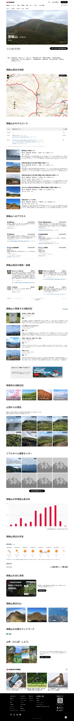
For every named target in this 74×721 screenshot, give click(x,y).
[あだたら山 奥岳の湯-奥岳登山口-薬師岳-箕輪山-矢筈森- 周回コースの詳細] (13, 191)
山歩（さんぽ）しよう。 (14, 710)
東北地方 (18, 8)
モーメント (13, 5)
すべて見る (65, 309)
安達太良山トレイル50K (29, 200)
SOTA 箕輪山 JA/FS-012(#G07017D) (30, 325)
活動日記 (8, 5)
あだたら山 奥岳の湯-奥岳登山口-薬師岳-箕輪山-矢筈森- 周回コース (41, 187)
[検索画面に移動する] (49, 2)
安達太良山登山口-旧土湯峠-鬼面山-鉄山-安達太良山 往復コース (40, 175)
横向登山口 (11, 222)
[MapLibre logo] (64, 115)
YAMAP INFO (31, 698)
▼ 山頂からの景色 (15, 59)
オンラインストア (23, 700)
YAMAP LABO (22, 710)
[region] (37, 95)
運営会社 (37, 698)
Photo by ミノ (62, 41)
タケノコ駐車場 (44, 247)
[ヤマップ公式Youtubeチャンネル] (20, 715)
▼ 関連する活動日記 (47, 57)
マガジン (35, 5)
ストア (31, 5)
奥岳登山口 (11, 234)
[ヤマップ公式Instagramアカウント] (17, 715)
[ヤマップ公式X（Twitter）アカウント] (14, 715)
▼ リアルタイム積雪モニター (26, 59)
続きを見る (56, 243)
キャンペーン (12, 708)
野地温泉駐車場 (44, 234)
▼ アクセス (29, 57)
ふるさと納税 (41, 5)
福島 (23, 8)
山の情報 (22, 5)
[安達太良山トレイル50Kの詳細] (13, 204)
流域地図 (22, 708)
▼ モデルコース (22, 57)
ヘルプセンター (65, 5)
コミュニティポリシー (40, 704)
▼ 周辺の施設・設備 (37, 57)
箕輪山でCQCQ (25, 350)
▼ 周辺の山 (61, 59)
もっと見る (45, 552)
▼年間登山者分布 (37, 59)
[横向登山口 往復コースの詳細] (13, 155)
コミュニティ (12, 706)
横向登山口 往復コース (28, 150)
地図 (18, 5)
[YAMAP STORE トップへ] (67, 669)
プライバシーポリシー (40, 702)
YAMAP (7, 8)
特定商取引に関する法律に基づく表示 (42, 706)
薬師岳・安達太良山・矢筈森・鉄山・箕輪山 (32, 338)
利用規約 (37, 700)
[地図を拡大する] (8, 75)
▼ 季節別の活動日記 (56, 57)
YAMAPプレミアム (23, 698)
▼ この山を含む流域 (54, 59)
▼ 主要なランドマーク (15, 60)
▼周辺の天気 (45, 59)
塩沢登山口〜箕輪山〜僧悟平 (28, 313)
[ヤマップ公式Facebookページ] (11, 715)
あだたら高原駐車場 (14, 247)
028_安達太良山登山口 (45, 222)
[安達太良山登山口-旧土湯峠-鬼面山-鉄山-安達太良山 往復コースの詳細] (13, 179)
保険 (27, 5)
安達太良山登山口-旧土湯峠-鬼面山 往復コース (35, 163)
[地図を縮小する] (8, 78)
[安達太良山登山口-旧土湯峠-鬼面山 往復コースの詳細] (13, 167)
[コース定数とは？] (13, 49)
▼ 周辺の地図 (14, 57)
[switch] (66, 717)
